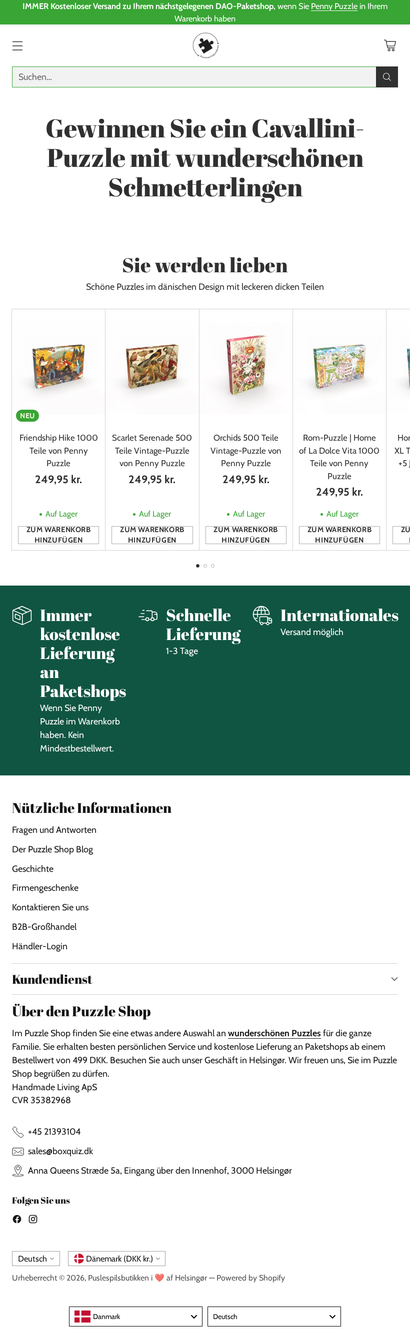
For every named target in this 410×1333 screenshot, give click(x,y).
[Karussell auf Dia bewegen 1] (198, 566)
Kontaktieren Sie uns (50, 907)
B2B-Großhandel (44, 926)
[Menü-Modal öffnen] (17, 45)
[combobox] (135, 1317)
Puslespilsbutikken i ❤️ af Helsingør (147, 1278)
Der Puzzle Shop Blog (52, 849)
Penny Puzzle (334, 6)
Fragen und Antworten (54, 829)
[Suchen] (387, 76)
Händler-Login (40, 946)
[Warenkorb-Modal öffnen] (390, 45)
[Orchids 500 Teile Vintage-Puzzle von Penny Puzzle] (246, 367)
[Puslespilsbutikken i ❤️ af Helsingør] (205, 45)
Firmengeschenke (45, 887)
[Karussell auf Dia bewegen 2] (205, 566)
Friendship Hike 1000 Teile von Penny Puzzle (59, 450)
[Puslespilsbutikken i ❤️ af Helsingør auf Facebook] (17, 1221)
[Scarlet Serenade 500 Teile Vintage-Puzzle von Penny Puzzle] (152, 367)
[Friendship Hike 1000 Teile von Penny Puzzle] (58, 367)
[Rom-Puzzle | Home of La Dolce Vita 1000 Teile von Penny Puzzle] (339, 367)
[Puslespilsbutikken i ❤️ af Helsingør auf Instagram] (33, 1221)
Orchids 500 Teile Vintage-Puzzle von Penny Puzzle (246, 450)
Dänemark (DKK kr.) (119, 1259)
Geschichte (33, 868)
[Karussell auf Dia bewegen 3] (212, 566)
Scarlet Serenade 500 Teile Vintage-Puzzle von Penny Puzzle (152, 450)
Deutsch (32, 1259)
